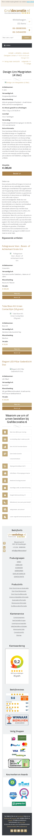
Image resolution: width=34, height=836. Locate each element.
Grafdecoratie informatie (19, 606)
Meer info (17, 293)
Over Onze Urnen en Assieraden (19, 588)
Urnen (19, 562)
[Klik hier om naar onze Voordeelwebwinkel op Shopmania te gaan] (13, 799)
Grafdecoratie (19, 577)
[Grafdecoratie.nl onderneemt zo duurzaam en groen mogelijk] (19, 805)
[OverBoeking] (19, 756)
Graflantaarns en (19, 574)
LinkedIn (10, 820)
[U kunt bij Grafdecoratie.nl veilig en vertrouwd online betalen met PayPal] (15, 746)
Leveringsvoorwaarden (19, 623)
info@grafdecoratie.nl (19, 550)
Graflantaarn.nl (23, 826)
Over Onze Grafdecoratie (19, 594)
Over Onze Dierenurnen (19, 591)
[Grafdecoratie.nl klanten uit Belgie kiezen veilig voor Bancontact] (22, 751)
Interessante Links (18, 629)
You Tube (22, 822)
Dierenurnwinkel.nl (12, 826)
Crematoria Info (19, 632)
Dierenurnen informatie (19, 603)
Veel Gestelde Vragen (19, 620)
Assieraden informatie (19, 600)
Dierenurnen (19, 571)
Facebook (20, 816)
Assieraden (19, 568)
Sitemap (18, 635)
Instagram (7, 818)
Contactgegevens (18, 617)
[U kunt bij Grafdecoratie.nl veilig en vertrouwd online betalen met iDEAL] (13, 740)
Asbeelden (18, 565)
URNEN (18, 53)
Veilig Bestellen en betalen (19, 626)
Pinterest (13, 818)
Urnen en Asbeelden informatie (18, 597)
